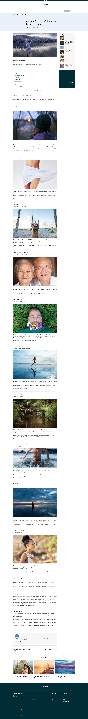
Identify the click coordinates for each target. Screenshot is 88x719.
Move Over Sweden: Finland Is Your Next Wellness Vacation (43, 677)
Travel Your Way (54, 697)
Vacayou (28, 27)
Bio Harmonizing (17, 77)
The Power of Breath (18, 86)
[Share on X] (20, 15)
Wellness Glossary (66, 701)
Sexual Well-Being (17, 71)
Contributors (65, 695)
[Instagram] (13, 709)
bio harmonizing (20, 334)
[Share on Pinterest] (26, 15)
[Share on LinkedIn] (23, 15)
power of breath (40, 565)
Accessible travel (38, 429)
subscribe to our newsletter (45, 629)
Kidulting (16, 73)
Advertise (64, 699)
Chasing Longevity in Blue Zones (20, 75)
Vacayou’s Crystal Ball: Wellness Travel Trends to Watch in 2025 (64, 677)
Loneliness (16, 70)
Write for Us (65, 697)
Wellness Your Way (55, 695)
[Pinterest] (23, 641)
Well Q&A (53, 699)
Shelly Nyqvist (37, 679)
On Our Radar (15, 674)
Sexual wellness (16, 191)
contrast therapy (22, 472)
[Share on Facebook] (17, 15)
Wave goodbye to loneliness (18, 148)
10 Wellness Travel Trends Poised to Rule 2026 (23, 677)
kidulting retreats (19, 245)
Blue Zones (38, 287)
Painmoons (16, 84)
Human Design (17, 79)
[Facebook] (20, 641)
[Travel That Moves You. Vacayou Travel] (44, 687)
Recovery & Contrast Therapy (20, 82)
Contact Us (64, 703)
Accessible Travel (17, 81)
